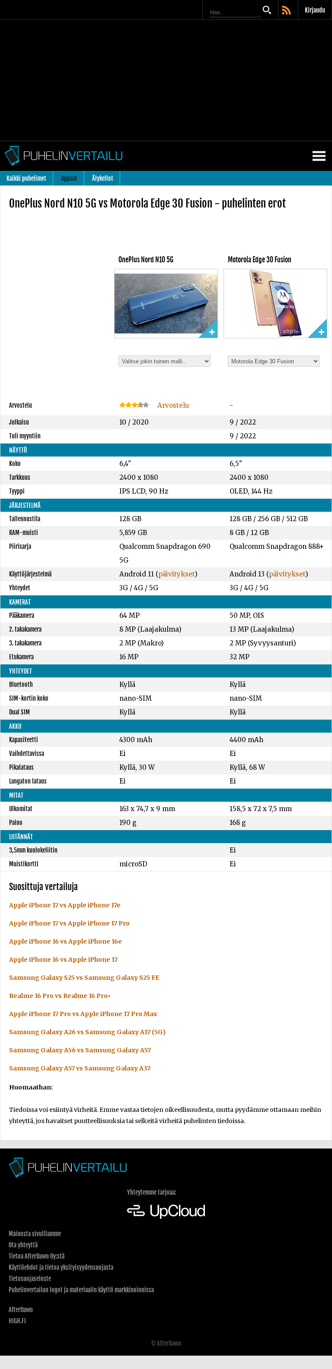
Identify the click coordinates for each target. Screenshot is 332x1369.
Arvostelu (172, 405)
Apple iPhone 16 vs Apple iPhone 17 (63, 959)
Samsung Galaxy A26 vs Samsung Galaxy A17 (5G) (87, 1032)
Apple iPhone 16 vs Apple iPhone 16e (65, 941)
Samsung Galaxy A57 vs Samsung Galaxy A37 (79, 1068)
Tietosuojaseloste (30, 1278)
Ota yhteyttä (23, 1245)
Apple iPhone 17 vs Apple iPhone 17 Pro (69, 923)
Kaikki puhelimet (26, 178)
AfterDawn (21, 1309)
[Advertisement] (166, 80)
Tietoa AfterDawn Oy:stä (36, 1256)
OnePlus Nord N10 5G (145, 259)
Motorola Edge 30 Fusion (259, 259)
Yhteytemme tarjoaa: (151, 1192)
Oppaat (69, 178)
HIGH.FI (17, 1321)
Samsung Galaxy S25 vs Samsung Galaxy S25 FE (84, 978)
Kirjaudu (315, 10)
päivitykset (176, 574)
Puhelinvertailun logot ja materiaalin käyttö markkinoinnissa (81, 1289)
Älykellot (102, 178)
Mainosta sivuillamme (35, 1233)
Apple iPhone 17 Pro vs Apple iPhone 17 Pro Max (83, 1014)
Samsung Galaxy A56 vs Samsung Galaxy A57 (80, 1050)
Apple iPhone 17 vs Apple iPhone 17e (65, 905)
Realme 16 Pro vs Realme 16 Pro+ (60, 996)
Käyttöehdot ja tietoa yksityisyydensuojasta (61, 1267)
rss (287, 10)
